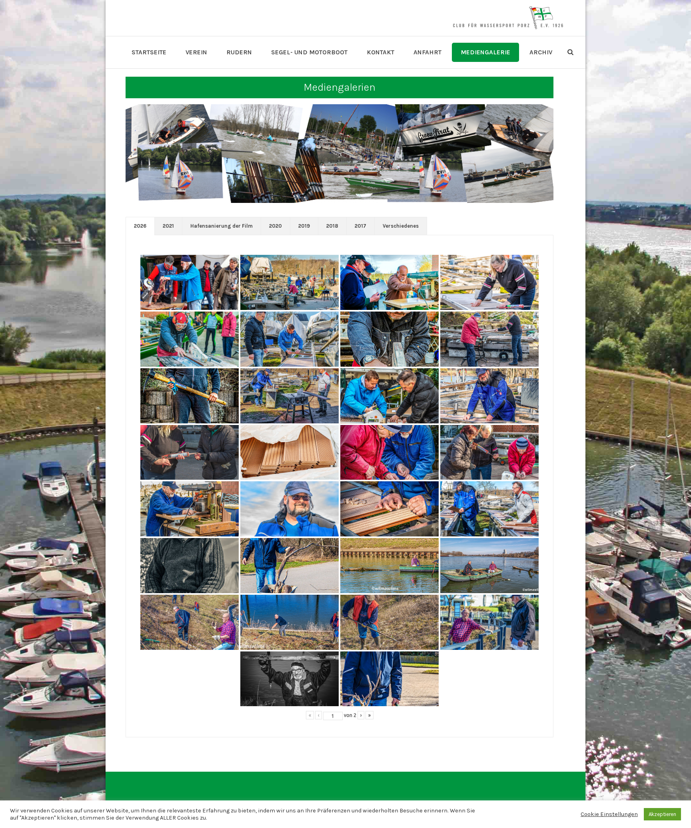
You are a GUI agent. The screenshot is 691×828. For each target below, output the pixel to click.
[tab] (140, 226)
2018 (332, 226)
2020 (275, 226)
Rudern (239, 52)
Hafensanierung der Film (221, 226)
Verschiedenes (401, 226)
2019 (304, 226)
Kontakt (380, 52)
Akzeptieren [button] (662, 814)
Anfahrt (427, 52)
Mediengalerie (485, 52)
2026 (140, 226)
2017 (360, 226)
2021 (168, 226)
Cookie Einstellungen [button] (609, 814)
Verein (196, 52)
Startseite (149, 52)
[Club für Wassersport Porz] (507, 18)
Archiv (540, 52)
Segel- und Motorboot (309, 52)
